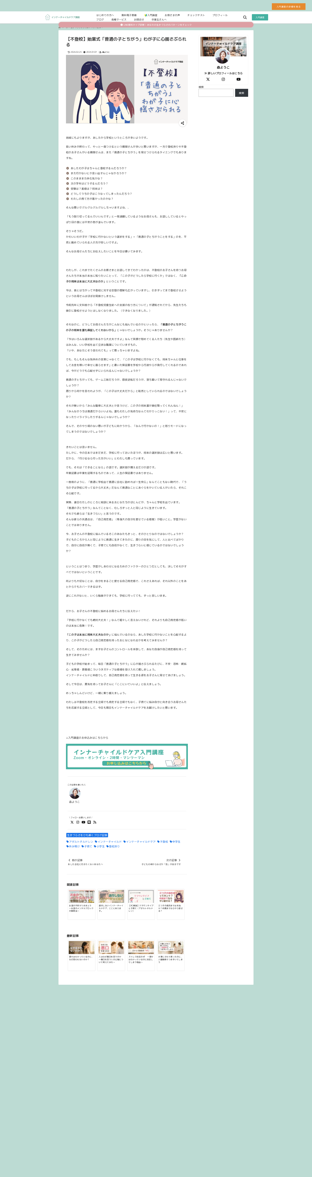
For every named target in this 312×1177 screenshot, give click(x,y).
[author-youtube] (238, 79)
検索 (201, 87)
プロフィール (220, 15)
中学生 (176, 841)
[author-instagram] (223, 79)
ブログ (100, 19)
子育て (88, 846)
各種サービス (119, 19)
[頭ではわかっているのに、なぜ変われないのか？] (81, 948)
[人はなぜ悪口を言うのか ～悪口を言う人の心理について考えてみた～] (111, 948)
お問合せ (139, 19)
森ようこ (106, 52)
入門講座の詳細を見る (289, 6)
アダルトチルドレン (81, 841)
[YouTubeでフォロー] (83, 822)
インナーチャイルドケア (141, 841)
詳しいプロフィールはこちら (225, 73)
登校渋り (114, 846)
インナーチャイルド (110, 841)
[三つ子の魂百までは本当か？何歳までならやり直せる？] (171, 897)
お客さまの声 (172, 15)
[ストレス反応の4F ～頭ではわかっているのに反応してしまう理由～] (141, 948)
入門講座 (260, 17)
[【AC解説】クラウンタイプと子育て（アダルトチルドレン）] (141, 897)
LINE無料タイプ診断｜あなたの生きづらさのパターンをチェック (157, 24)
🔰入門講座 (150, 15)
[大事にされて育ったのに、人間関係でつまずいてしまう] (171, 948)
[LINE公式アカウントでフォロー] (89, 822)
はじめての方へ (105, 15)
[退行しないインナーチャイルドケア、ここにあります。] (111, 897)
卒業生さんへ (159, 19)
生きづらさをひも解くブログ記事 (87, 835)
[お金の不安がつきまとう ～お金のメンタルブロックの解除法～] (81, 897)
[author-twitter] (208, 79)
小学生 (101, 846)
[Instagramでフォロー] (78, 822)
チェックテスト (196, 15)
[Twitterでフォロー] (72, 822)
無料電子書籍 (129, 15)
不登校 (164, 841)
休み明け (74, 846)
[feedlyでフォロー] (95, 822)
